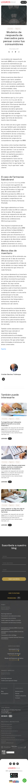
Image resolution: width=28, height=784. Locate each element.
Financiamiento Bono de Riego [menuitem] (8, 635)
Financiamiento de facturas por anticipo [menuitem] (11, 622)
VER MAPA (4, 716)
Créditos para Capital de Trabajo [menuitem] (9, 680)
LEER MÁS (4, 438)
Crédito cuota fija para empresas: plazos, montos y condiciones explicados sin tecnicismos (13, 467)
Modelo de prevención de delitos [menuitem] (9, 731)
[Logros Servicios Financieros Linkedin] (10, 764)
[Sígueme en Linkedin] (3, 379)
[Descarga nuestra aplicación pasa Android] (14, 776)
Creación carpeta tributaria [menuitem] (8, 737)
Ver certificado (13, 651)
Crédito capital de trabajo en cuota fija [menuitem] (11, 620)
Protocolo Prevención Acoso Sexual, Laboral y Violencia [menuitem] (12, 740)
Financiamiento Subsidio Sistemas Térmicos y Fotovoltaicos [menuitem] (12, 638)
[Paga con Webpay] (14, 781)
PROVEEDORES (11, 598)
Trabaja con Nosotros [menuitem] (20, 695)
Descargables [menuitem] (4, 693)
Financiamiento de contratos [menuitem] (8, 618)
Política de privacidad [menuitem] (6, 728)
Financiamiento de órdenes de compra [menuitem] (11, 616)
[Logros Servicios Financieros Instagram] (17, 764)
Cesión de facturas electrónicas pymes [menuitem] (11, 735)
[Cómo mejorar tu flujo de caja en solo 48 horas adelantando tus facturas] (14, 495)
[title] (14, 768)
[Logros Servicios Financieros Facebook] (14, 764)
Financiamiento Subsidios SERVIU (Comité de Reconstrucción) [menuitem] (12, 628)
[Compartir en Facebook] (12, 51)
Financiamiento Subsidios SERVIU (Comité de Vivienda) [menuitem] (12, 632)
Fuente (3, 349)
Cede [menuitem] (12, 589)
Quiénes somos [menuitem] (19, 691)
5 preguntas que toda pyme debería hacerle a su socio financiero (11, 424)
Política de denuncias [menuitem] (6, 726)
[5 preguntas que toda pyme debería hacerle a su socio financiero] (14, 409)
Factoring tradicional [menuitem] (6, 613)
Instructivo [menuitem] (14, 590)
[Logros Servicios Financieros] (8, 2)
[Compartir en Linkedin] (9, 51)
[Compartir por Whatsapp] (18, 51)
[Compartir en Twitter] (15, 51)
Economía (10, 28)
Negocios (18, 28)
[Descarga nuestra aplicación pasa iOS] (14, 774)
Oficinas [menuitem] (17, 693)
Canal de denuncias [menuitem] (6, 733)
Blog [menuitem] (2, 691)
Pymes (17, 418)
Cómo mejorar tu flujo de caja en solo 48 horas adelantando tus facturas (12, 510)
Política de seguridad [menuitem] (6, 724)
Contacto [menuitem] (17, 698)
